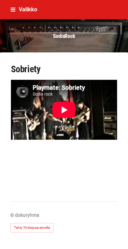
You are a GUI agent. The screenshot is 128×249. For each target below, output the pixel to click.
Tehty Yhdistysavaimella (32, 227)
